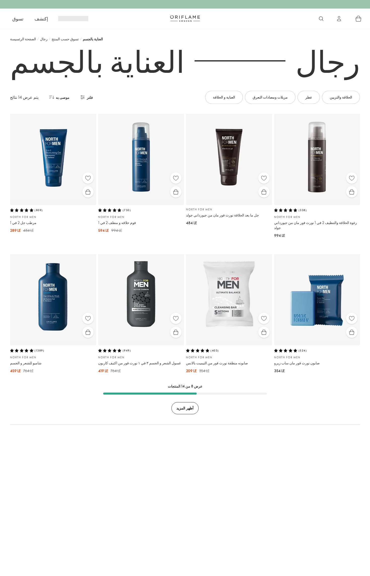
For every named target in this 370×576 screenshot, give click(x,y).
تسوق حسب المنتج (65, 39)
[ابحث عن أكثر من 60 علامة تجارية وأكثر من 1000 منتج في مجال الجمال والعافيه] (321, 18)
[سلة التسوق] (358, 18)
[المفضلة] (88, 178)
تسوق (17, 19)
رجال (44, 39)
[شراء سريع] (88, 192)
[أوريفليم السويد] (185, 18)
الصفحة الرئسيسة (23, 39)
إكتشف (41, 19)
